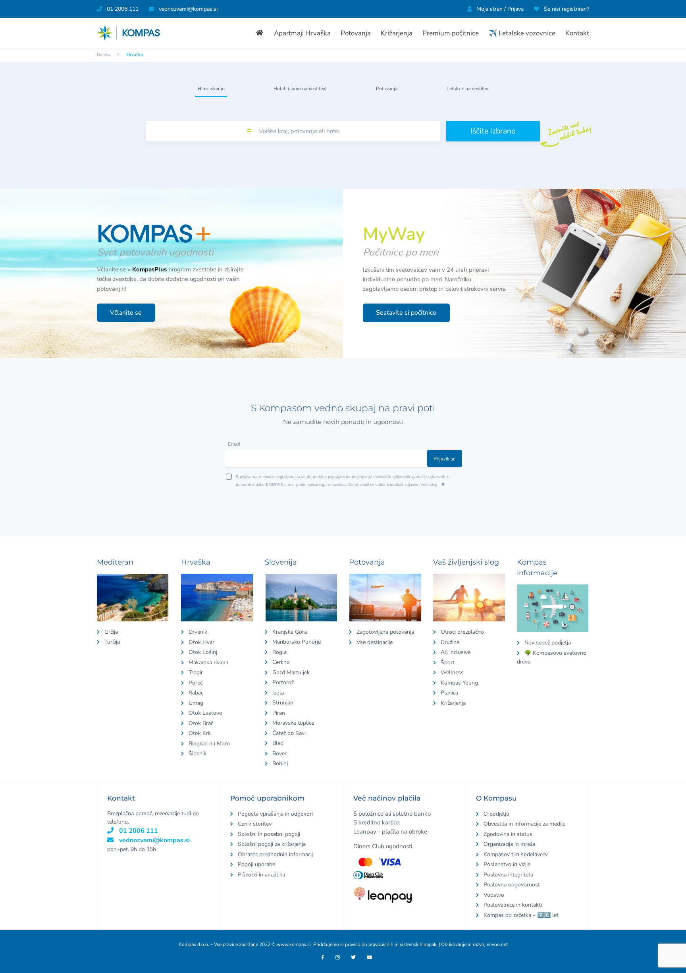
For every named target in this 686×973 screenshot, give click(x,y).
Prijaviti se (466, 490)
